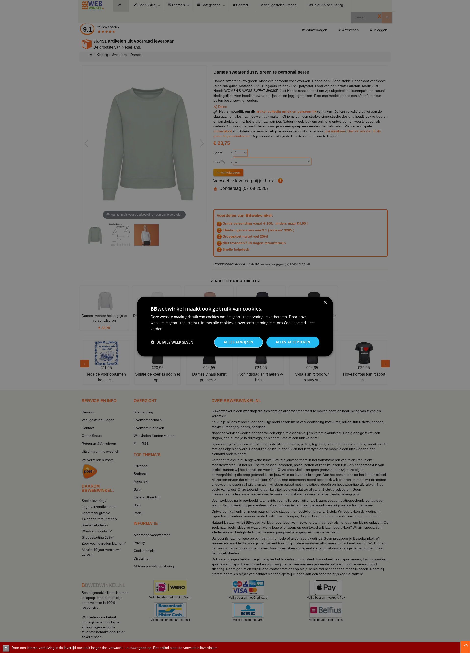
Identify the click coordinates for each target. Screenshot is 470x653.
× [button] (325, 302)
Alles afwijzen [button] (238, 342)
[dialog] (235, 326)
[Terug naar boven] (465, 647)
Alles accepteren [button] (293, 342)
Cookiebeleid (295, 322)
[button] (172, 342)
